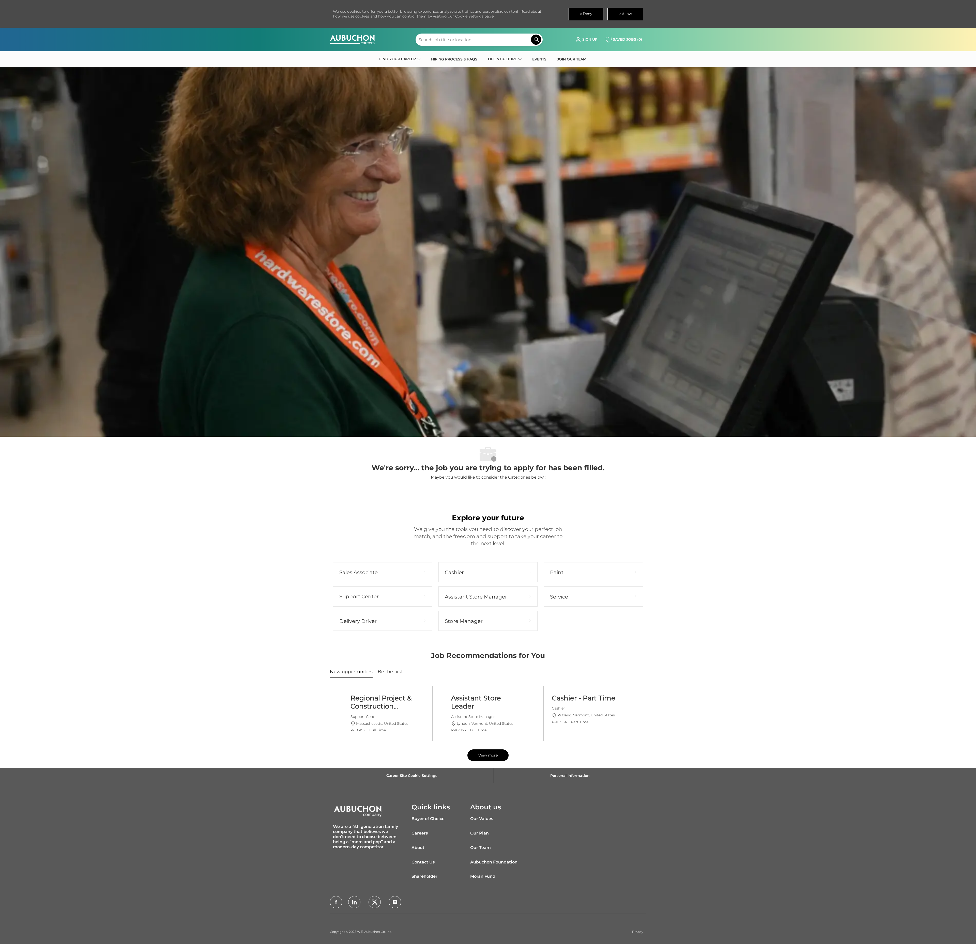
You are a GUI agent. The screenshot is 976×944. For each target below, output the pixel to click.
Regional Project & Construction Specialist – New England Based (380, 702)
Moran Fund (482, 876)
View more (488, 755)
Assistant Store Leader (476, 702)
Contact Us (423, 862)
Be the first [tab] (390, 671)
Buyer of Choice (428, 818)
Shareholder (424, 876)
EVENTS (539, 59)
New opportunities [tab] (351, 671)
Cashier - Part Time (583, 698)
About (417, 847)
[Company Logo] (352, 39)
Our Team (480, 847)
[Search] (536, 40)
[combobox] (479, 40)
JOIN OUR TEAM (571, 59)
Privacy (637, 932)
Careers (419, 833)
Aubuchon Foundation (493, 862)
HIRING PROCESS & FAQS (454, 59)
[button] (586, 40)
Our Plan (479, 833)
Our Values (481, 818)
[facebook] (336, 902)
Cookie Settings (469, 16)
